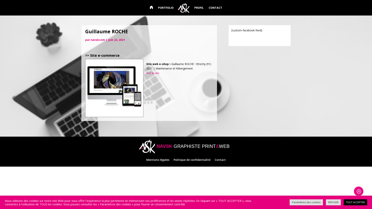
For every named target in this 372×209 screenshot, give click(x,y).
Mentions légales (157, 160)
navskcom (98, 40)
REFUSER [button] (333, 202)
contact (215, 7)
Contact (220, 160)
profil (199, 7)
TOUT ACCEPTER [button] (355, 202)
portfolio (166, 7)
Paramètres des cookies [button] (306, 202)
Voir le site (152, 73)
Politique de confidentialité (192, 160)
